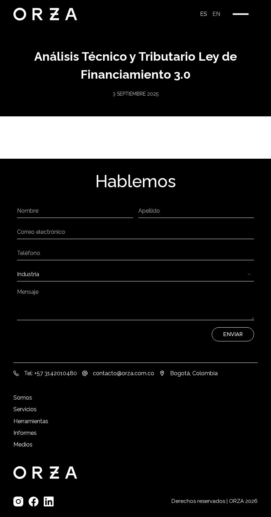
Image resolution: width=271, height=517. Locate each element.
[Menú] (241, 14)
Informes (25, 433)
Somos (22, 397)
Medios (22, 444)
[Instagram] (18, 501)
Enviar (233, 334)
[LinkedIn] (49, 501)
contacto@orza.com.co (123, 373)
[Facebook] (33, 501)
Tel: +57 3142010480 (50, 373)
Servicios (25, 409)
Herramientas (30, 421)
